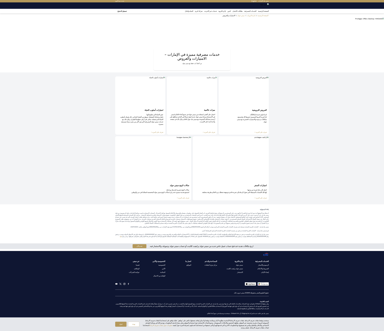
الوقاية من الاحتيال (159, 276)
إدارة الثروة (222, 11)
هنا (121, 236)
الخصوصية (161, 265)
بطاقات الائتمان (237, 11)
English (254, 1)
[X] (120, 284)
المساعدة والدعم (211, 261)
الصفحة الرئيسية (263, 11)
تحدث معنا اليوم (119, 1)
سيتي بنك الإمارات (263, 1)
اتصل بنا (188, 261)
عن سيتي (136, 261)
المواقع (188, 265)
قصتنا (138, 265)
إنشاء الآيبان (265, 272)
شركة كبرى (198, 11)
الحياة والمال (189, 11)
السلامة (162, 272)
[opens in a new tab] (263, 284)
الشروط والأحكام (263, 269)
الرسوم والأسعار (263, 265)
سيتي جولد (239, 265)
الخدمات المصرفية (250, 11)
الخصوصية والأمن (158, 261)
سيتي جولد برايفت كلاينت (234, 269)
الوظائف (137, 269)
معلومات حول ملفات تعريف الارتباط (161, 325)
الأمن (163, 269)
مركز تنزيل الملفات (210, 265)
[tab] (250, 11)
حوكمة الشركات (134, 272)
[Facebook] (128, 284)
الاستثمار (240, 272)
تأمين (229, 11)
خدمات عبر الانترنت (210, 11)
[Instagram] (124, 284)
